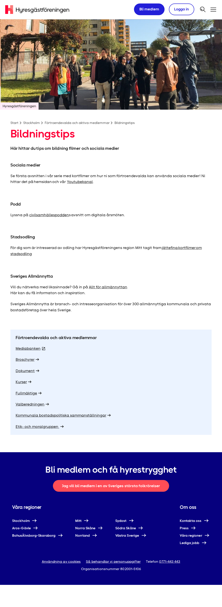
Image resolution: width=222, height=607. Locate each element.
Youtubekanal (80, 181)
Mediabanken (28, 348)
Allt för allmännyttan (108, 287)
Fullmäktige (26, 393)
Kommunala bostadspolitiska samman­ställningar (61, 415)
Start (14, 123)
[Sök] (203, 9)
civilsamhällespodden (49, 215)
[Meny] (213, 9)
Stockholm (31, 123)
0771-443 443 (169, 561)
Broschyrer (25, 359)
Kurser (21, 381)
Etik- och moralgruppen (37, 426)
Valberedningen (30, 404)
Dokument (25, 370)
